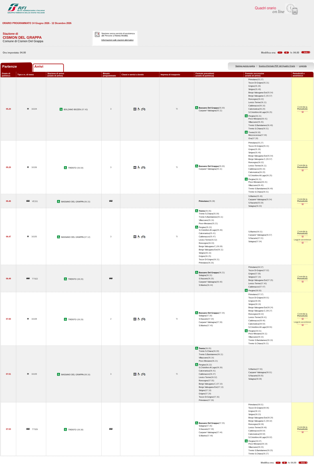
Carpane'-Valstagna (207, 110)
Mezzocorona (254, 135)
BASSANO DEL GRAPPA (72, 202)
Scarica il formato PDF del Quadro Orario (277, 66)
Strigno (251, 89)
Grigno (251, 86)
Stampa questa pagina (245, 66)
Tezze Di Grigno (255, 83)
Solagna (251, 206)
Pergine (251, 116)
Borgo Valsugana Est (257, 92)
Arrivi (38, 66)
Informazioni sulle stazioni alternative (117, 40)
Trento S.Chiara (255, 128)
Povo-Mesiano (254, 119)
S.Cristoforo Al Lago (257, 112)
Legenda (303, 66)
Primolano (252, 79)
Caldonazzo (253, 106)
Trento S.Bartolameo (257, 125)
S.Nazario (252, 203)
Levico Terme (254, 102)
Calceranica (253, 109)
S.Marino (252, 196)
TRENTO (72, 168)
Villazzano (252, 122)
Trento (251, 132)
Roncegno (252, 99)
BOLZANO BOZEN (72, 109)
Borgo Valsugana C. (257, 96)
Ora (250, 138)
